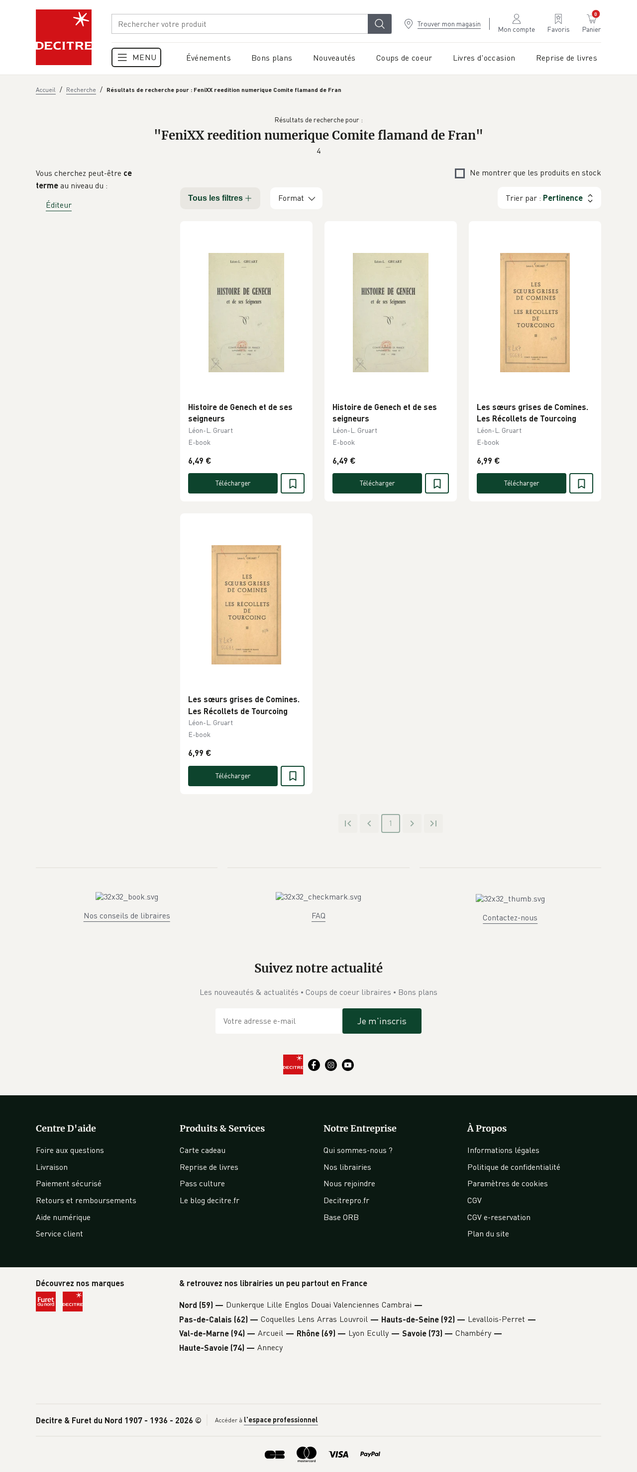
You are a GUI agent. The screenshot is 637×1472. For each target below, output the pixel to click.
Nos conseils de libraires (127, 915)
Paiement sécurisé (69, 1183)
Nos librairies (347, 1167)
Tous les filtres (215, 198)
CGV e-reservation (499, 1217)
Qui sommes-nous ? (358, 1150)
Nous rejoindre (349, 1183)
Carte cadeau (202, 1150)
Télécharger (233, 483)
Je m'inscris (382, 1020)
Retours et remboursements (86, 1200)
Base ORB (341, 1217)
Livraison (52, 1167)
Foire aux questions (70, 1150)
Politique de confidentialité (513, 1167)
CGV (474, 1200)
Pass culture (202, 1183)
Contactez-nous (510, 917)
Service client (59, 1233)
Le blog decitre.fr (209, 1200)
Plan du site (488, 1233)
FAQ (318, 915)
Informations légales (503, 1150)
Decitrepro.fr (346, 1200)
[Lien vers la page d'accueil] (64, 37)
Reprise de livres (209, 1167)
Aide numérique (63, 1217)
